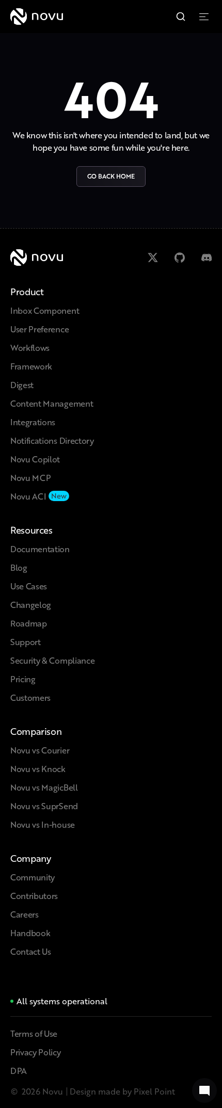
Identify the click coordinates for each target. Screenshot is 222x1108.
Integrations (32, 422)
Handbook (30, 933)
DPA (18, 1071)
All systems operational (62, 1001)
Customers (30, 697)
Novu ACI (28, 496)
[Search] (181, 16)
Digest (22, 385)
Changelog (30, 605)
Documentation (40, 549)
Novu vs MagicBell (44, 787)
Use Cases (28, 586)
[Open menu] (205, 16)
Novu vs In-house (42, 824)
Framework (31, 366)
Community (32, 877)
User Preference (39, 329)
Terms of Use (33, 1033)
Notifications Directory (52, 440)
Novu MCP (30, 478)
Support (25, 642)
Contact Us (30, 951)
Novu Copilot (35, 459)
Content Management (51, 403)
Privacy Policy (35, 1052)
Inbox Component (44, 310)
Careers (24, 914)
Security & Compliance (52, 660)
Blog (18, 567)
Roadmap (28, 623)
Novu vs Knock (38, 769)
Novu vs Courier (39, 750)
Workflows (30, 348)
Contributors (34, 896)
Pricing (23, 679)
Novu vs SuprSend (44, 806)
